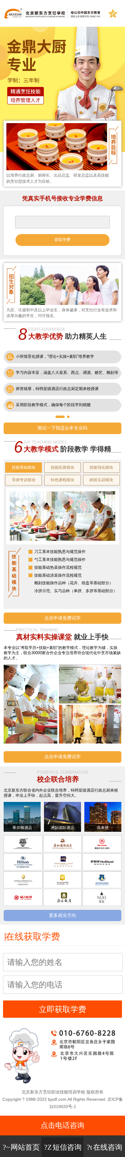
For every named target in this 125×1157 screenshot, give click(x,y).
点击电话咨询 (62, 1125)
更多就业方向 (62, 915)
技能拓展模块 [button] (62, 467)
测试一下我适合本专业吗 (62, 427)
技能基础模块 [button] (23, 467)
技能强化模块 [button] (101, 467)
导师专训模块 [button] (23, 480)
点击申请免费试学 (62, 617)
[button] (60, 417)
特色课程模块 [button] (62, 480)
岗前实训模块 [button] (101, 480)
